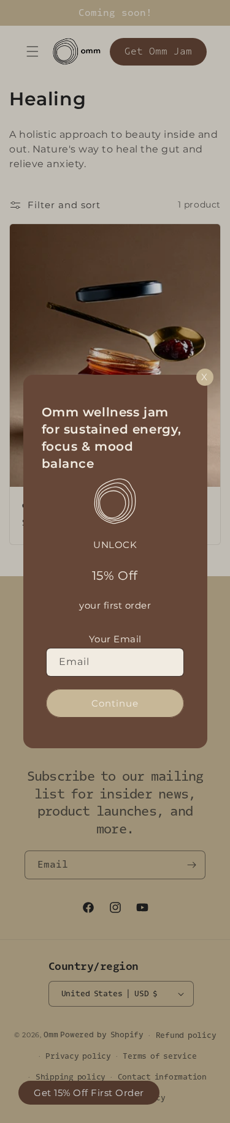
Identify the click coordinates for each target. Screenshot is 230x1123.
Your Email (115, 639)
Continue (115, 703)
